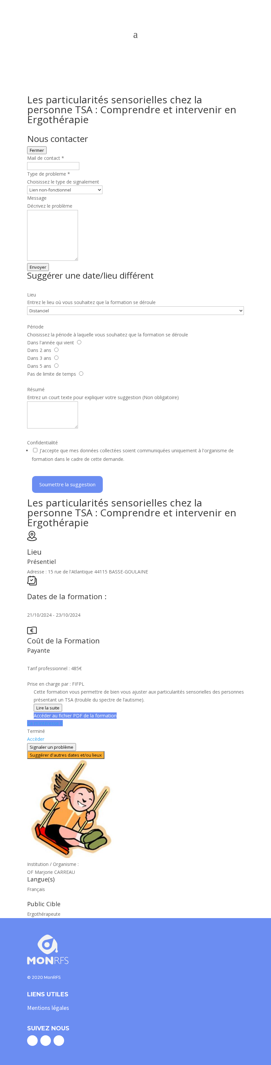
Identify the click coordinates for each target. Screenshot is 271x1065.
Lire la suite (47, 708)
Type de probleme (48, 174)
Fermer (37, 150)
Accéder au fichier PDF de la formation (75, 715)
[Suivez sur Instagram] (45, 1040)
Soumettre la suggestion (67, 484)
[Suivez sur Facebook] (32, 1040)
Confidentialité (42, 442)
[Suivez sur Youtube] (59, 1040)
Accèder (35, 739)
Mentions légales (48, 1008)
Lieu (31, 295)
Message (37, 198)
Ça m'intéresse (45, 723)
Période (35, 327)
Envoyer (38, 267)
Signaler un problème (51, 747)
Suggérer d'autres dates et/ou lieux (66, 755)
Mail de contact (45, 158)
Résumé (36, 389)
